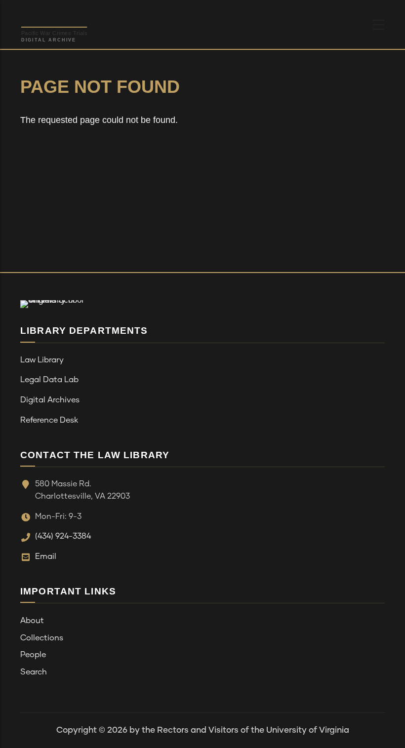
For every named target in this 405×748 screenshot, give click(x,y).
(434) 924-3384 (63, 536)
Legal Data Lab (49, 380)
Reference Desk (49, 420)
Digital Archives (50, 400)
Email (45, 556)
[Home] (79, 22)
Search (33, 672)
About (32, 621)
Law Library (42, 360)
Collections (41, 638)
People (33, 655)
